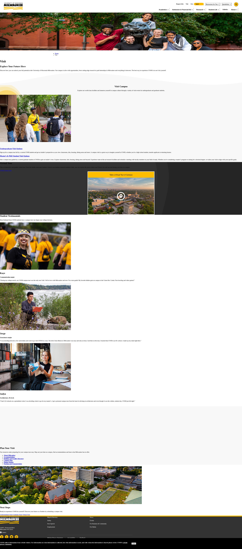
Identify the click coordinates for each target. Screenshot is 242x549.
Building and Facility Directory (14, 459)
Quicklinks (225, 4)
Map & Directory (52, 517)
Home (57, 53)
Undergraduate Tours (6, 514)
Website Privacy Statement (55, 538)
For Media (93, 527)
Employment (51, 527)
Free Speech (51, 524)
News (91, 517)
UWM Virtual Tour (6, 170)
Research (199, 9)
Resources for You (212, 4)
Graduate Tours (17, 514)
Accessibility (71, 538)
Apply (197, 4)
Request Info (179, 4)
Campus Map (8, 460)
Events (92, 520)
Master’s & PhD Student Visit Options (14, 156)
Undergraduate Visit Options (11, 149)
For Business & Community (98, 524)
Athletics (225, 9)
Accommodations (9, 457)
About (233, 9)
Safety (49, 520)
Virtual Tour (26, 514)
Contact (4, 532)
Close (133, 543)
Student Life (213, 9)
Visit (187, 4)
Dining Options (9, 462)
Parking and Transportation (13, 464)
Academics (163, 9)
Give (192, 4)
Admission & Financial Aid (181, 9)
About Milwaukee (9, 455)
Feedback (82, 538)
